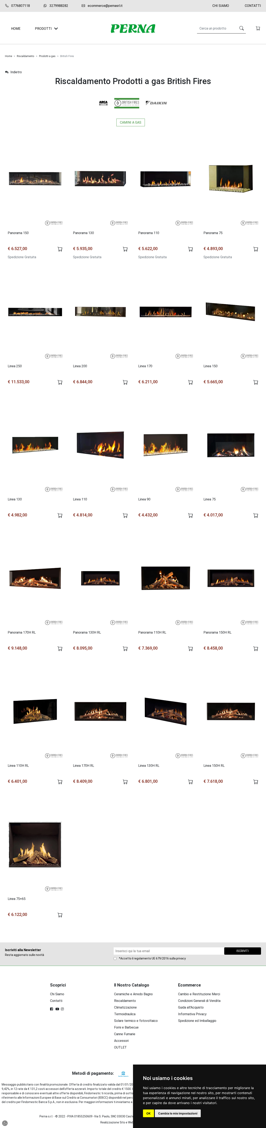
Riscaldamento (25, 56)
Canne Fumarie (124, 1034)
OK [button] (148, 1113)
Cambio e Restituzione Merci (199, 994)
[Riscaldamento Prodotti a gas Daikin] (156, 103)
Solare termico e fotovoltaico (136, 1021)
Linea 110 (80, 499)
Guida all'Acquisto (191, 1007)
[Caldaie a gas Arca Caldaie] (103, 103)
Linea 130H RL (148, 766)
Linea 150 (210, 366)
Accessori (121, 1041)
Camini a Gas (130, 122)
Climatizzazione (125, 1007)
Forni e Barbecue (126, 1027)
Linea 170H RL (83, 766)
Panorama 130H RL (87, 632)
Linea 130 (15, 499)
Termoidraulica (124, 1014)
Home (8, 56)
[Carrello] (258, 28)
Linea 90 (144, 499)
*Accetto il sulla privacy (152, 958)
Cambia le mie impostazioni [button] (177, 1113)
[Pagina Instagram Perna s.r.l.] (63, 1009)
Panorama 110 (148, 233)
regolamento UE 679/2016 (151, 958)
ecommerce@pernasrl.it (105, 6)
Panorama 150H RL (217, 632)
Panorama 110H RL (152, 632)
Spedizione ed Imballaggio (197, 1021)
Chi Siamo (220, 6)
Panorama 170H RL (22, 632)
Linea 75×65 (17, 899)
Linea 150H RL (214, 766)
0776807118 (20, 6)
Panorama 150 (18, 233)
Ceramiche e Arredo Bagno (133, 994)
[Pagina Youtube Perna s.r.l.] (57, 1009)
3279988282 (58, 6)
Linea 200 (80, 366)
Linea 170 (145, 366)
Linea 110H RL (18, 766)
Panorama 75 (213, 233)
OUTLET (120, 1047)
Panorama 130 (83, 233)
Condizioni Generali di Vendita (199, 1001)
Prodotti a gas (47, 56)
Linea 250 (15, 366)
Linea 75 (209, 499)
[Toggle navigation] (56, 28)
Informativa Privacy (192, 1014)
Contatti (253, 6)
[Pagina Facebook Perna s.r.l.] (52, 1009)
